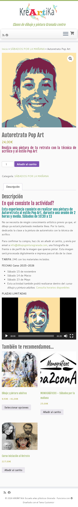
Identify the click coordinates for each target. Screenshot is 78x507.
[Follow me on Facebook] (7, 35)
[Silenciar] (65, 336)
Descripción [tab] (13, 187)
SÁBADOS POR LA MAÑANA (27, 49)
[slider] (36, 336)
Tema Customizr (46, 502)
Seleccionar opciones (16, 407)
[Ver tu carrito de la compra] (72, 33)
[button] (70, 58)
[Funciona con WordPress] (71, 497)
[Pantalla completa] (71, 336)
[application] (39, 319)
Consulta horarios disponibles (52, 287)
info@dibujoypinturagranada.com (29, 245)
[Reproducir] (6, 336)
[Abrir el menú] (65, 34)
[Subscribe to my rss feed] (4, 35)
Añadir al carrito (27, 164)
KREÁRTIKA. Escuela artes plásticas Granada (34, 498)
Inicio (5, 49)
